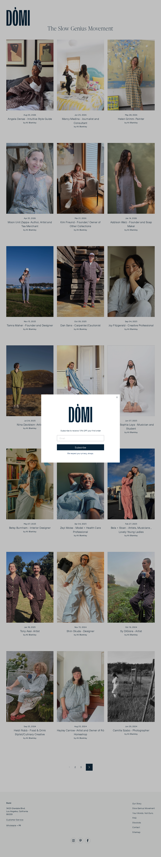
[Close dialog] (117, 397)
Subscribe (80, 447)
